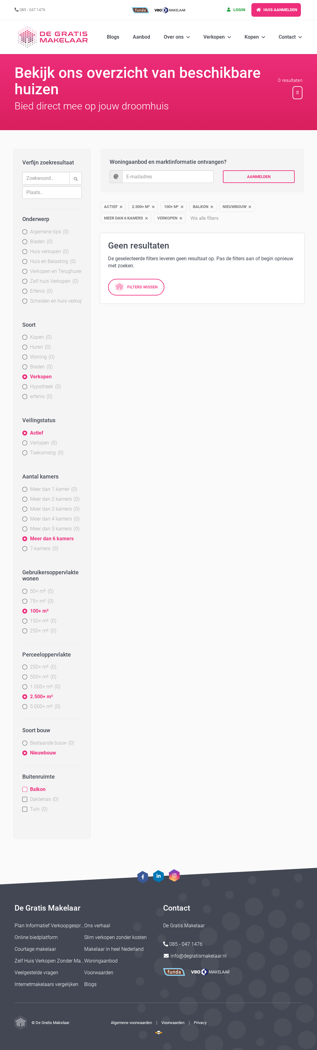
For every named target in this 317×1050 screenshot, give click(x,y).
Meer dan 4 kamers (54, 519)
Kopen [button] (252, 37)
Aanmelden (259, 176)
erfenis (40, 396)
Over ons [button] (174, 37)
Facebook (143, 877)
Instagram (174, 875)
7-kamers (43, 548)
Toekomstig (46, 453)
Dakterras (43, 799)
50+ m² (41, 591)
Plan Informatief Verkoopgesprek (50, 926)
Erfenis (40, 291)
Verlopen (42, 443)
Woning (41, 357)
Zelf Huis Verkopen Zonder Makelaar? (55, 961)
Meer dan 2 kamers (54, 499)
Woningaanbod (101, 961)
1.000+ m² (44, 687)
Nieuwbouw (43, 753)
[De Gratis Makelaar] (54, 37)
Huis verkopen (48, 251)
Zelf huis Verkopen (53, 281)
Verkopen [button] (214, 37)
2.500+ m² (41, 696)
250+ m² (42, 631)
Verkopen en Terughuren (56, 271)
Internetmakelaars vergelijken (46, 984)
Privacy (200, 1022)
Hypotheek (44, 386)
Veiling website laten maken (159, 1032)
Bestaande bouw (51, 743)
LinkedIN (158, 876)
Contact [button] (287, 37)
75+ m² (41, 601)
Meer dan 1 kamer (53, 489)
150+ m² (42, 621)
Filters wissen (142, 287)
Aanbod (141, 37)
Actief (36, 433)
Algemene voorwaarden (131, 1022)
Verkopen (41, 377)
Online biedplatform (36, 937)
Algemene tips (48, 232)
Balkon (38, 789)
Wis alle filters (204, 218)
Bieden (40, 241)
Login (238, 9)
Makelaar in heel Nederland (114, 949)
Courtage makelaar (35, 949)
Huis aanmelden (280, 9)
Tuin (38, 809)
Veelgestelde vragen (36, 973)
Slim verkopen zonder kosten (115, 937)
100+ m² (39, 611)
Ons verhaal (97, 926)
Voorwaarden (98, 973)
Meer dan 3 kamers (54, 509)
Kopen (40, 337)
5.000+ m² (44, 706)
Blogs (113, 37)
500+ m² (42, 677)
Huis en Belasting (52, 261)
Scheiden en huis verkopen (56, 301)
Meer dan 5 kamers (54, 529)
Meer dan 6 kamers (52, 539)
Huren (39, 347)
